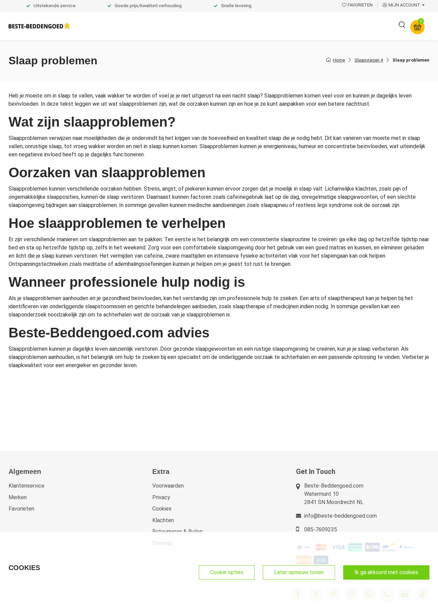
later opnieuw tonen (299, 572)
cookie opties (226, 572)
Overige (312, 26)
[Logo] (39, 26)
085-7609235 (320, 529)
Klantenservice (26, 485)
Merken (18, 497)
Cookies (161, 508)
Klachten (163, 520)
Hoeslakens (190, 26)
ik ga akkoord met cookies (386, 572)
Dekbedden (151, 26)
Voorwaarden (168, 485)
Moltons (282, 26)
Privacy (161, 497)
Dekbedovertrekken (102, 26)
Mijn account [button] (404, 5)
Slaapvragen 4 (369, 60)
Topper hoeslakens (238, 26)
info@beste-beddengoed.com (340, 516)
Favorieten (21, 508)
